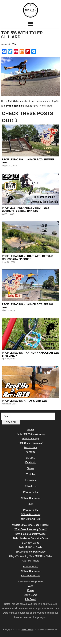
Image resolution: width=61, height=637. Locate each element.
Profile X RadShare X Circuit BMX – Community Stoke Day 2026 (26, 209)
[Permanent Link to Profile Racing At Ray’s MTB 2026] (30, 382)
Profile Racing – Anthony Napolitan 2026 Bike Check (30, 354)
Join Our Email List (30, 518)
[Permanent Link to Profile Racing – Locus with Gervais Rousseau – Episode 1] (30, 237)
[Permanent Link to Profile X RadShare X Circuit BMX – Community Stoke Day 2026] (30, 189)
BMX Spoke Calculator (30, 443)
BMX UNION (30, 10)
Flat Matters (14, 101)
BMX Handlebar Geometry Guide (30, 538)
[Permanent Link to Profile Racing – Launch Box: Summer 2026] (30, 140)
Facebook (30, 462)
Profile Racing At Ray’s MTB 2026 (24, 400)
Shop (30, 504)
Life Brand (30, 599)
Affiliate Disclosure (30, 498)
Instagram (30, 480)
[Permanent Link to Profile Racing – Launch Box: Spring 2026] (30, 285)
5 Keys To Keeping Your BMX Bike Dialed (30, 556)
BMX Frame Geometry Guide (30, 533)
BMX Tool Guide (30, 542)
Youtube (30, 474)
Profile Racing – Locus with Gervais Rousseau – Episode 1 (27, 257)
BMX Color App (30, 438)
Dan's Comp (30, 595)
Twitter (30, 468)
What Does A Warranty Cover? (31, 529)
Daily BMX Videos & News (30, 434)
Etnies (30, 590)
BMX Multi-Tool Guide (30, 547)
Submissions (30, 447)
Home (30, 429)
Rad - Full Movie (30, 560)
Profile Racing (14, 105)
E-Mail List (30, 486)
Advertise (31, 451)
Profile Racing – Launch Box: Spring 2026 (27, 305)
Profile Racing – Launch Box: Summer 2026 (28, 161)
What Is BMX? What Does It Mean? (30, 524)
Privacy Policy (30, 492)
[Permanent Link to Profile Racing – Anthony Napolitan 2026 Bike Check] (30, 334)
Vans (30, 586)
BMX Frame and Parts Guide (31, 551)
